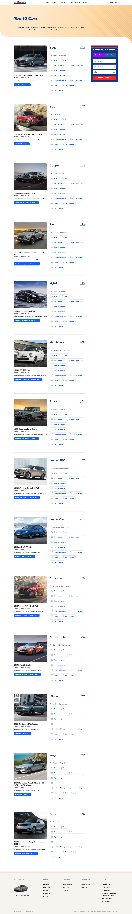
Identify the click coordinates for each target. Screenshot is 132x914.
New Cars (98, 55)
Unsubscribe (106, 901)
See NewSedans (21, 85)
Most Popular (58, 90)
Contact (65, 890)
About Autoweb (67, 884)
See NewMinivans (21, 733)
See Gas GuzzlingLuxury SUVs (26, 497)
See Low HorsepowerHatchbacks (27, 379)
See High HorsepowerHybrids (25, 320)
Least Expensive (77, 65)
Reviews (22, 8)
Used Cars (110, 55)
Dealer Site (66, 887)
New (55, 60)
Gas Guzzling (77, 80)
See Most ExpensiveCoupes (25, 203)
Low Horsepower (60, 75)
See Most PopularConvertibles (26, 674)
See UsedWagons (21, 794)
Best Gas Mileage (60, 80)
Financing (46, 897)
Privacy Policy (106, 887)
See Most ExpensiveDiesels (25, 853)
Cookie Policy (106, 890)
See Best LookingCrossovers (25, 615)
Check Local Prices (105, 78)
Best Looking (69, 85)
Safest (56, 85)
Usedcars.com (86, 884)
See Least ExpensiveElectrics (25, 264)
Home (15, 8)
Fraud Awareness (107, 898)
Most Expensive (59, 65)
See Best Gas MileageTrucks (25, 438)
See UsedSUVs (20, 144)
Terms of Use (106, 884)
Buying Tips (47, 893)
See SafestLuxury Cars (23, 556)
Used (65, 60)
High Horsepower (60, 70)
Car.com (84, 887)
